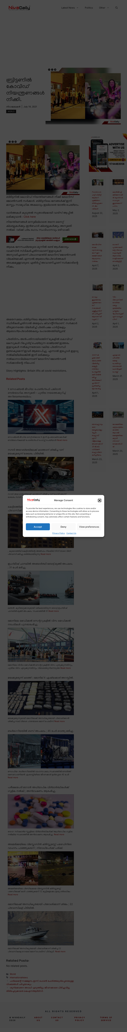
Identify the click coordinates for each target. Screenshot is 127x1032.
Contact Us (71, 533)
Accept (38, 526)
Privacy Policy (58, 533)
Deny (63, 526)
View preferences (89, 526)
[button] (99, 500)
